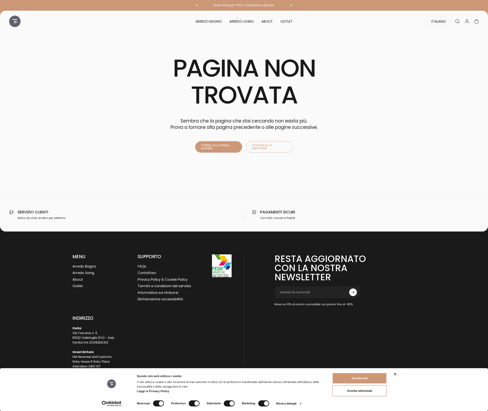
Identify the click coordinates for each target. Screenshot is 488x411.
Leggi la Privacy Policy (153, 391)
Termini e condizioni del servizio (164, 286)
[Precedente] (197, 5)
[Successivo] (291, 5)
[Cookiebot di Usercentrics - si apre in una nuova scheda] (111, 403)
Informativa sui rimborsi (158, 293)
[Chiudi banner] (395, 374)
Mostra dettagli (286, 403)
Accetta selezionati (359, 390)
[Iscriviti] (353, 292)
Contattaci (147, 273)
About (77, 279)
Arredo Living (83, 273)
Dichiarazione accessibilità (160, 299)
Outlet (77, 286)
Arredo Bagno (84, 266)
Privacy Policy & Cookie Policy (162, 279)
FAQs (142, 266)
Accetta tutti (360, 378)
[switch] (194, 403)
